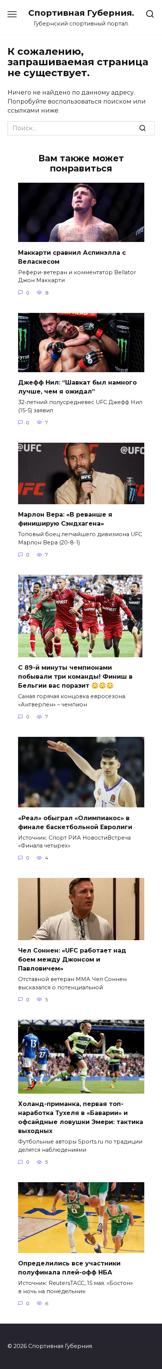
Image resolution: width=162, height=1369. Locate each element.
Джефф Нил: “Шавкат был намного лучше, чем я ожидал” (77, 387)
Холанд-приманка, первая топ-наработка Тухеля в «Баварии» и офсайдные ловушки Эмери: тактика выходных (80, 1117)
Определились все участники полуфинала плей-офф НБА (69, 1268)
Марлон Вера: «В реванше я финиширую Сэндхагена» (65, 519)
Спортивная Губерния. (81, 13)
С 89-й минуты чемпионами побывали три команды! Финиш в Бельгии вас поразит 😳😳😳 (75, 676)
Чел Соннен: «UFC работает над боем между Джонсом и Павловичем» (72, 959)
